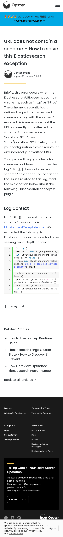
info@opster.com (11, 439)
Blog (34, 435)
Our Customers (11, 435)
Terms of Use (16, 533)
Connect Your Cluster (29, 20)
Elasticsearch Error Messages (40, 445)
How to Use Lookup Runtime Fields (30, 340)
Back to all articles (18, 380)
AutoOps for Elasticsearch (15, 413)
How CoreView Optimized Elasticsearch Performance (29, 368)
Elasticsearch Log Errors (42, 451)
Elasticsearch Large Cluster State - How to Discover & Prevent (29, 354)
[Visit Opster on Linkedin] (12, 517)
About (6, 430)
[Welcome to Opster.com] (49, 517)
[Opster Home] (14, 5)
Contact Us (16, 499)
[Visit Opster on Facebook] (6, 517)
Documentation (39, 430)
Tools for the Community (43, 413)
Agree (52, 528)
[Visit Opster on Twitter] (19, 517)
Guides (35, 439)
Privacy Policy (35, 530)
